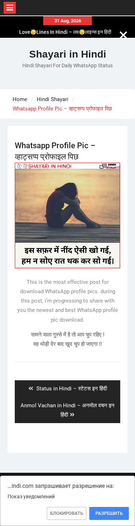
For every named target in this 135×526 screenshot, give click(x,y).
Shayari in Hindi (67, 54)
